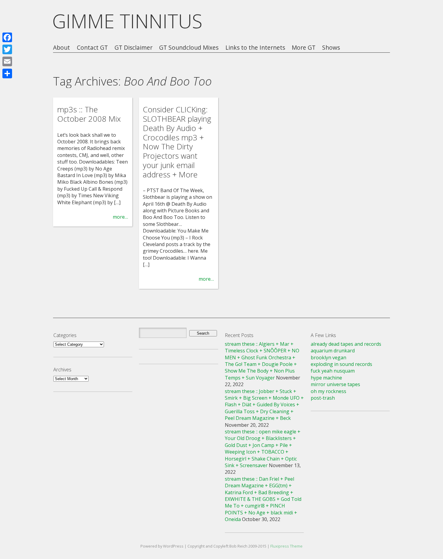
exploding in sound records (341, 364)
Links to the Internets (255, 48)
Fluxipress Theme (286, 546)
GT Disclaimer (133, 48)
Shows (331, 48)
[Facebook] (7, 37)
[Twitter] (7, 49)
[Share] (7, 73)
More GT (304, 48)
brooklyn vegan (328, 357)
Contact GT (92, 48)
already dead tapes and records (346, 344)
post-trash (323, 398)
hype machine (326, 377)
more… (120, 217)
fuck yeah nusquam (333, 370)
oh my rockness (328, 391)
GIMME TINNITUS (127, 21)
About (61, 48)
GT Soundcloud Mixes (188, 48)
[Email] (7, 61)
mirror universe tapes (335, 384)
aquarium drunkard (333, 350)
